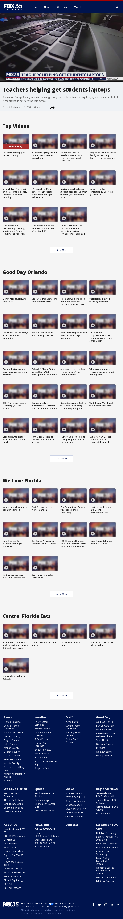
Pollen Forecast (43, 753)
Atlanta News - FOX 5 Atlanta (107, 808)
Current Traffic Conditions (72, 727)
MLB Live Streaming (106, 843)
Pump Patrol (71, 721)
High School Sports (44, 810)
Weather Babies (104, 729)
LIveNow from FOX (75, 812)
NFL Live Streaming (106, 833)
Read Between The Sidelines (44, 795)
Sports (39, 789)
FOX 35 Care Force (106, 725)
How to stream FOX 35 (14, 831)
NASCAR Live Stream (107, 847)
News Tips (42, 825)
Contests (71, 825)
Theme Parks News (14, 800)
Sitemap (8, 780)
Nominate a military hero (14, 768)
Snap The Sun (42, 768)
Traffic (70, 717)
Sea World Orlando (13, 807)
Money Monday (104, 755)
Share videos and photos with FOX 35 (45, 841)
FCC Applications (12, 887)
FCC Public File (11, 884)
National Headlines (13, 732)
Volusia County (11, 763)
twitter (99, 904)
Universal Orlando (13, 811)
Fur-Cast (100, 747)
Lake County (10, 743)
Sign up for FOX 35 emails (13, 857)
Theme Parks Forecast (41, 744)
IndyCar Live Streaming (102, 853)
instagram (105, 904)
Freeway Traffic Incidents (73, 734)
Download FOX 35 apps (13, 863)
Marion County (11, 747)
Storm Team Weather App (46, 763)
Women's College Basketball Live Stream (105, 870)
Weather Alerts (42, 728)
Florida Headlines (13, 721)
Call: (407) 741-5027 (45, 829)
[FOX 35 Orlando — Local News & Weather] (14, 7)
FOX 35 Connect (43, 846)
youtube (111, 904)
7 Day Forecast (42, 739)
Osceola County (12, 755)
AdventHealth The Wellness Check (105, 735)
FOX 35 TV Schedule (75, 797)
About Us (10, 825)
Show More (61, 250)
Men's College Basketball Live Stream (104, 861)
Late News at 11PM (75, 808)
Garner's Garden (104, 743)
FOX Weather (41, 757)
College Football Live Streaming (107, 838)
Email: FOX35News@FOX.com (47, 834)
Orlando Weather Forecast (43, 734)
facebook (93, 904)
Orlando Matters (73, 804)
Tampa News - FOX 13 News (106, 801)
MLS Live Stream (105, 881)
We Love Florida (104, 721)
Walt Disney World (13, 803)
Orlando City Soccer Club (45, 805)
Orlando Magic (42, 800)
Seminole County (12, 759)
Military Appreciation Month (14, 775)
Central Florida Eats (75, 816)
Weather (41, 717)
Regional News (107, 789)
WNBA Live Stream (106, 877)
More (77, 6)
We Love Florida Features (12, 795)
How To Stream (73, 793)
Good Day (103, 717)
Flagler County (11, 740)
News (8, 717)
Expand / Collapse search (117, 7)
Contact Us (9, 839)
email (117, 904)
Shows (69, 789)
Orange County (12, 751)
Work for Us (10, 847)
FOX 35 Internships (13, 851)
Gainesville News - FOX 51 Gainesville (105, 795)
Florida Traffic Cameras (72, 741)
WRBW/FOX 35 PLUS (15, 876)
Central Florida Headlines (11, 727)
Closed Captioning (13, 880)
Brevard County (12, 736)
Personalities (10, 843)
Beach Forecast (43, 749)
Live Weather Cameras (41, 723)
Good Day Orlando (75, 801)
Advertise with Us (13, 868)
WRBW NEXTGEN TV (14, 872)
